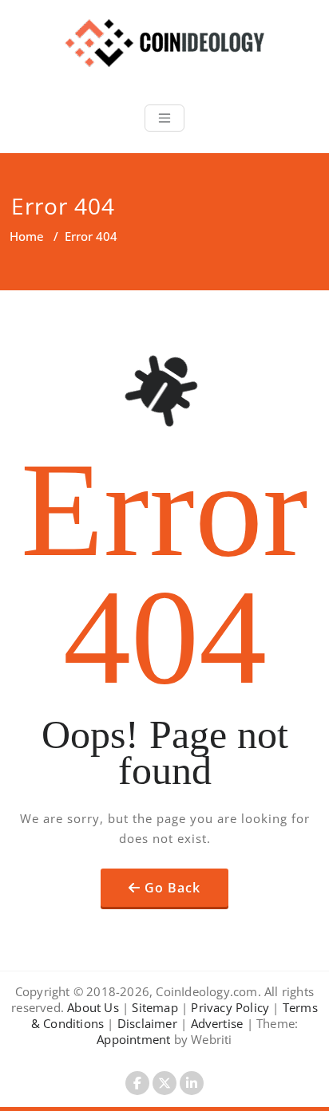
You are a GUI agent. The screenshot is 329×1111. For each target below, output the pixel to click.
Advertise (217, 1023)
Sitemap (154, 1007)
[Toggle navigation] (164, 118)
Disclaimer (147, 1023)
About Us (93, 1007)
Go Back (172, 887)
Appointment (133, 1039)
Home (27, 236)
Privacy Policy (230, 1007)
